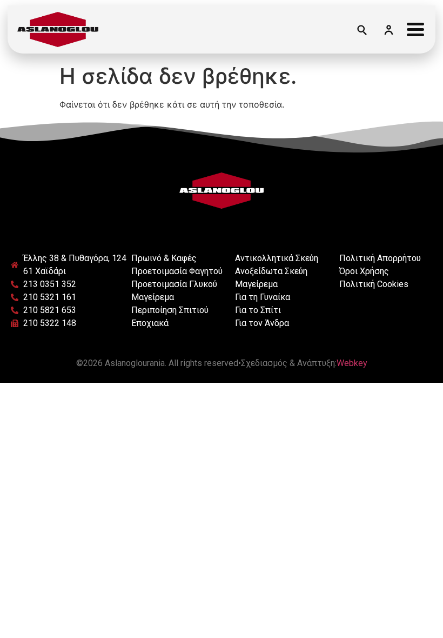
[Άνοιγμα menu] (415, 29)
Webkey (352, 363)
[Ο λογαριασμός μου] (388, 29)
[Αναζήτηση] (361, 29)
